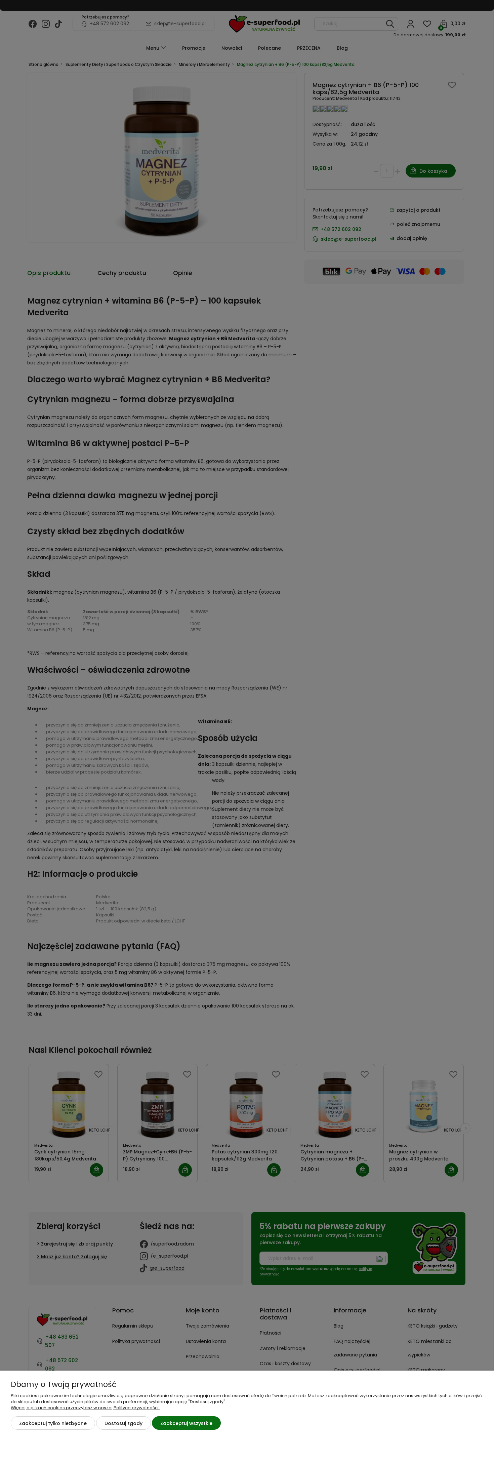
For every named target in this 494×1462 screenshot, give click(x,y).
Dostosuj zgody (123, 1423)
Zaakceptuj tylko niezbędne (53, 1423)
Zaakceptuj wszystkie (186, 1423)
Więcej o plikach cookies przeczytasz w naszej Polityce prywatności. (85, 1408)
